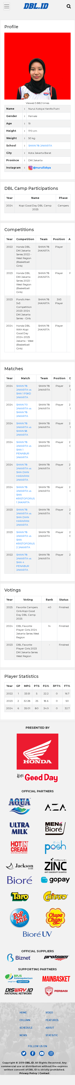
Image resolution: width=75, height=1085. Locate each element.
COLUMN (25, 1020)
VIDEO (49, 1012)
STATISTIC (52, 1035)
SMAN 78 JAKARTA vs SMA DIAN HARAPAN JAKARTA (23, 472)
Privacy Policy (28, 1073)
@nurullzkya (41, 167)
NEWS (23, 1035)
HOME (23, 1012)
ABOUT (50, 1027)
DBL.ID (29, 1062)
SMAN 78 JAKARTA (40, 145)
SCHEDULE (26, 1027)
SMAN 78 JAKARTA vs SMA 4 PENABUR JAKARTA (23, 562)
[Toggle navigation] (6, 6)
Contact (44, 1073)
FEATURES (52, 1020)
